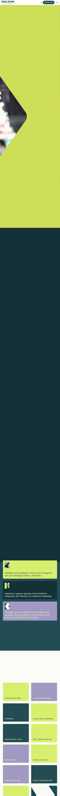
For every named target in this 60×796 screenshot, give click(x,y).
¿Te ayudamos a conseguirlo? (12, 409)
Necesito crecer (48, 2)
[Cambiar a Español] (41, 2)
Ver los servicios (51, 682)
